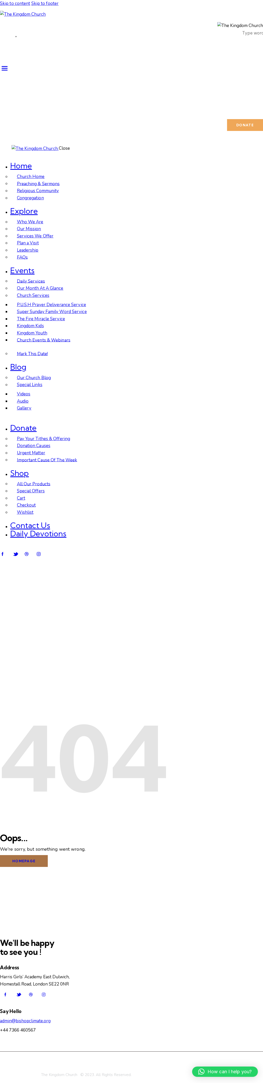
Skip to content (15, 3)
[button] (225, 1072)
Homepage (23, 861)
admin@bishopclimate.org (25, 1021)
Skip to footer (45, 3)
